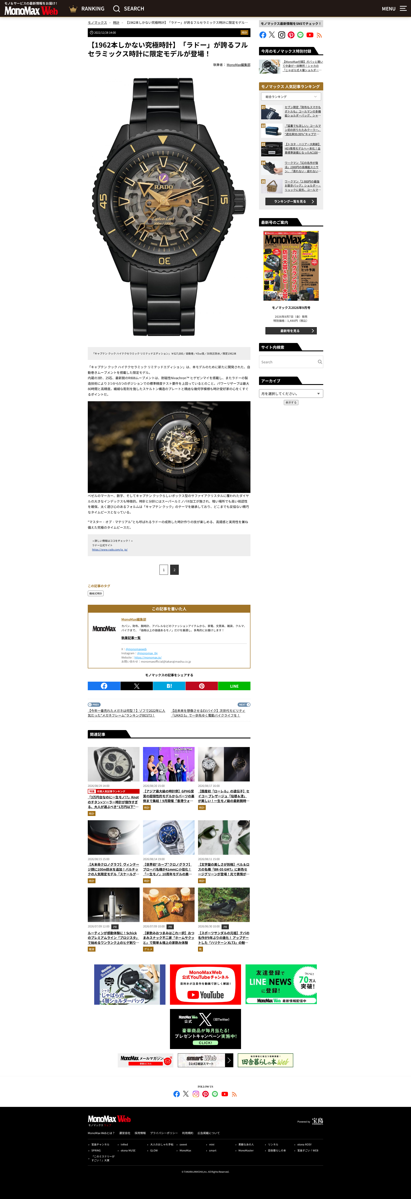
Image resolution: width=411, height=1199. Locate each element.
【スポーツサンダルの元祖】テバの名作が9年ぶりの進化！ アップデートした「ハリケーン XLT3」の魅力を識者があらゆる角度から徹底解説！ (223, 942)
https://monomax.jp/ (148, 657)
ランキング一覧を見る (290, 201)
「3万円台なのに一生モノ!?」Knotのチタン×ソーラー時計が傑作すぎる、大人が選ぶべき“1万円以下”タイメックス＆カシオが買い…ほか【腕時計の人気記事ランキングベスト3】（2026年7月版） (113, 809)
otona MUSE (128, 1150)
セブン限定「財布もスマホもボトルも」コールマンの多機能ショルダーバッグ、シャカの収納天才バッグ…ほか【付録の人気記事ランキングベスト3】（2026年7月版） (303, 111)
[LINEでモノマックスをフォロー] (300, 37)
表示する (291, 402)
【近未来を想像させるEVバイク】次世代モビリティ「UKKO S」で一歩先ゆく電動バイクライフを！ (208, 713)
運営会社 (124, 1133)
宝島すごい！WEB (307, 1150)
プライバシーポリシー (164, 1133)
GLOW (154, 1150)
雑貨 (91, 949)
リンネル (273, 1144)
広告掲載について (209, 1133)
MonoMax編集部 (133, 619)
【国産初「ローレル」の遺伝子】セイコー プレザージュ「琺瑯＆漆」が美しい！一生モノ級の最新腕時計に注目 (223, 798)
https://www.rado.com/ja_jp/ (110, 549)
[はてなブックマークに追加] (169, 686)
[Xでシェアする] (137, 686)
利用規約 (187, 1133)
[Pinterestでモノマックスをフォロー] (291, 37)
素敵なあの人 (246, 1144)
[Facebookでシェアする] (104, 686)
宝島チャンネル (100, 1144)
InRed (124, 1144)
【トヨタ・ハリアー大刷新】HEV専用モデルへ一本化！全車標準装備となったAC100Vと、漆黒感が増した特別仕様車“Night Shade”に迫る (303, 148)
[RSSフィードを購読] (319, 37)
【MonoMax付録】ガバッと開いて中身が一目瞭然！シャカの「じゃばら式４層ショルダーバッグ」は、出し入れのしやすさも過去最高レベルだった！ (303, 66)
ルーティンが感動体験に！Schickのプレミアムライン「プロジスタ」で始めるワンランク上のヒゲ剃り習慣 (113, 940)
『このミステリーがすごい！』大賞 (103, 1158)
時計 (244, 32)
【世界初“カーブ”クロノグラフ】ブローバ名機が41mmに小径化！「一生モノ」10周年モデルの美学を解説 (167, 871)
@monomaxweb (136, 649)
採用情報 (140, 1133)
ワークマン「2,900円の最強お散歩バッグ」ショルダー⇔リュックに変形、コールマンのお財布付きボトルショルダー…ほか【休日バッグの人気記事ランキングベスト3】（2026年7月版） (303, 185)
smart (212, 1150)
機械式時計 (95, 593)
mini (211, 1144)
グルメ (148, 949)
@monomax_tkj (147, 653)
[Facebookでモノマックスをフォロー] (262, 37)
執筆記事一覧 (131, 637)
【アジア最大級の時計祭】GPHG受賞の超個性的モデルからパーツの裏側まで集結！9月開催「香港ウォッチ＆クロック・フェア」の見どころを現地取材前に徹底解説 (168, 801)
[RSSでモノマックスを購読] (234, 1095)
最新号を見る (290, 330)
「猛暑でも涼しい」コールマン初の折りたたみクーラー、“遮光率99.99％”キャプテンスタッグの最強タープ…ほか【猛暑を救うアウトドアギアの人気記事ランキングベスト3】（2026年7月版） (303, 130)
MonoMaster (246, 1150)
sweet (183, 1144)
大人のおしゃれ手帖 (161, 1144)
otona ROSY (304, 1144)
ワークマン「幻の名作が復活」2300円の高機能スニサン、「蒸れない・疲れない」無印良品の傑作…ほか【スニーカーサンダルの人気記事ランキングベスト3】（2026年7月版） (303, 167)
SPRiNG (96, 1150)
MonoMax (185, 1150)
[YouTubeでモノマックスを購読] (310, 37)
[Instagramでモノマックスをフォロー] (281, 37)
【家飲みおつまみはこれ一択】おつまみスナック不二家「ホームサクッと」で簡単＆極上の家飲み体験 (168, 938)
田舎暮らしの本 (277, 1150)
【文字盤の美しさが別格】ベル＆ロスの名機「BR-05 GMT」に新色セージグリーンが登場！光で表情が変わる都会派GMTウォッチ (223, 871)
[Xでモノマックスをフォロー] (272, 37)
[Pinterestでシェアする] (202, 686)
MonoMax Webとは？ (101, 1133)
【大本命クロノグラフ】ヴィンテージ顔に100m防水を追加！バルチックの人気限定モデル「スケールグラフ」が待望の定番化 (113, 871)
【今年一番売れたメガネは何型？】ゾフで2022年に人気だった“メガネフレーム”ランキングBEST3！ (126, 713)
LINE (234, 686)
